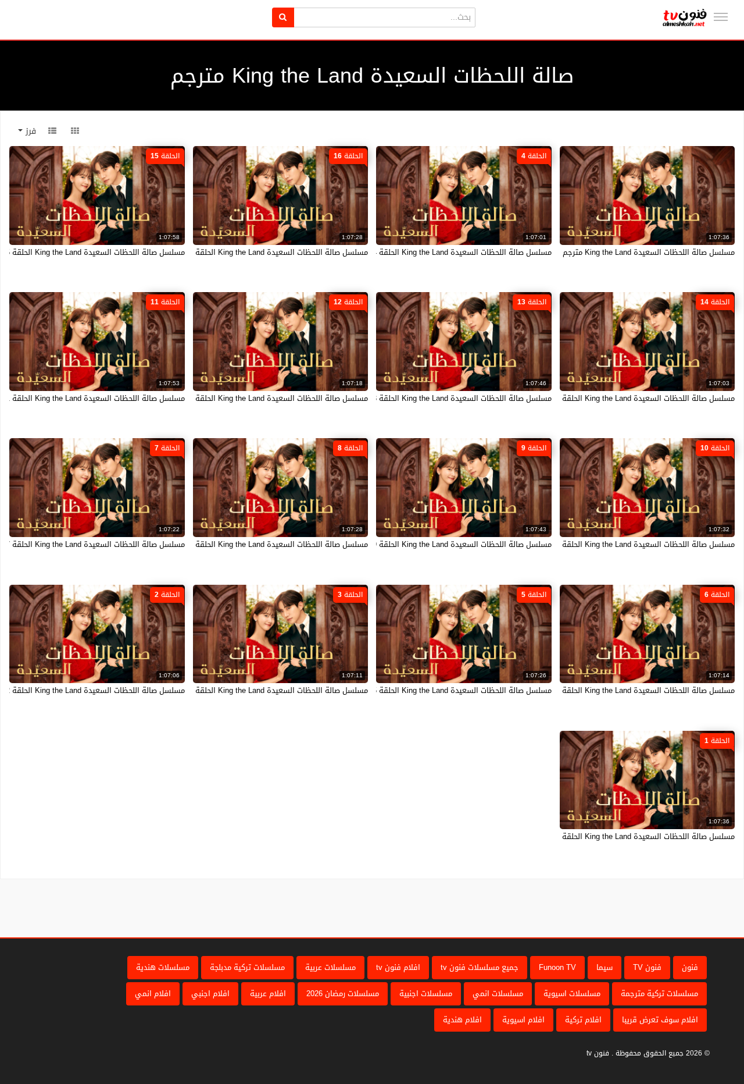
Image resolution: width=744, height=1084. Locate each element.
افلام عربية (268, 993)
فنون (690, 967)
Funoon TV (557, 967)
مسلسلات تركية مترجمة (659, 993)
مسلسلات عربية (330, 967)
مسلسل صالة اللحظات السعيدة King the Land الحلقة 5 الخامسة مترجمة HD (428, 690)
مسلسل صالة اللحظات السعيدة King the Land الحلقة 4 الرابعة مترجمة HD (431, 252)
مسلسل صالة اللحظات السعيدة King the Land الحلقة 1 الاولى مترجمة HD (614, 836)
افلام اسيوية (523, 1019)
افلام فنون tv (398, 967)
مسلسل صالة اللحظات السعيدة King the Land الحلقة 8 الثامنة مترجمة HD (247, 544)
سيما (604, 967)
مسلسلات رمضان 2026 (342, 993)
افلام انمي (153, 993)
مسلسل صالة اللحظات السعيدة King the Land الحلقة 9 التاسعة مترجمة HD (429, 544)
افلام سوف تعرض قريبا (660, 1019)
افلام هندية (462, 1019)
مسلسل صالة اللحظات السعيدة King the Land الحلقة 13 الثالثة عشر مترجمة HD (421, 398)
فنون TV (647, 967)
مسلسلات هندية (162, 967)
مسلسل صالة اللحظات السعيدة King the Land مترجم (649, 252)
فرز (29, 131)
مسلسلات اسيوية (571, 993)
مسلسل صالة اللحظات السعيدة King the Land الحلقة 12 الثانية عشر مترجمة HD (238, 398)
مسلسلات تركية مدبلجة (247, 967)
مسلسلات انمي (498, 993)
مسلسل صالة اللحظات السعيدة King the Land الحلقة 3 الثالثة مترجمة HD (248, 690)
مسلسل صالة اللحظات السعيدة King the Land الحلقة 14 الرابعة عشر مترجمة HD (604, 398)
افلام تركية (583, 1019)
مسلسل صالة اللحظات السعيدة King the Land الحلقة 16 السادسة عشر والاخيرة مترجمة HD (218, 252)
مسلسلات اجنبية (425, 993)
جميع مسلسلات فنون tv (479, 967)
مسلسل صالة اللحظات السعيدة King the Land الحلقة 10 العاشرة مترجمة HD (610, 544)
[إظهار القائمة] (720, 16)
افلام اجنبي (210, 993)
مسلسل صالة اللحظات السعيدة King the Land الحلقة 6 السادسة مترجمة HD (610, 690)
